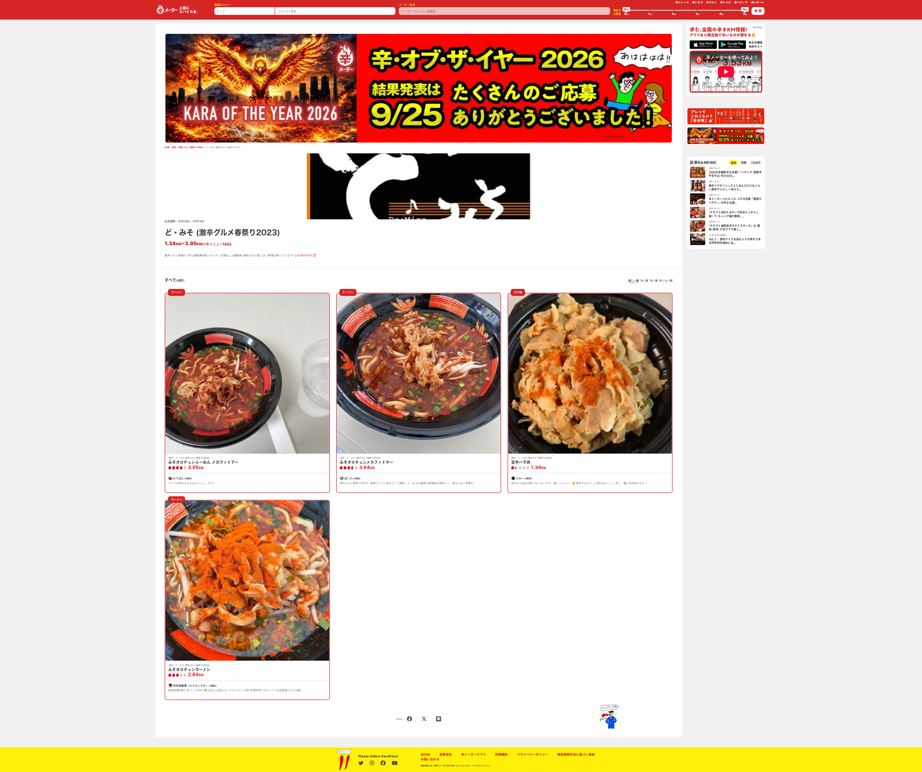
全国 (167, 147)
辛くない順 (666, 280)
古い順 (644, 280)
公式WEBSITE (303, 255)
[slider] (626, 10)
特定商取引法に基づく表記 (576, 754)
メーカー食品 (407, 4)
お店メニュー (222, 4)
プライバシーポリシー (532, 754)
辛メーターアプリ (473, 754)
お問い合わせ (430, 759)
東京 (174, 147)
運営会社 (445, 754)
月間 (743, 162)
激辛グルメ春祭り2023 (191, 147)
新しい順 (633, 280)
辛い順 (654, 280)
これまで (755, 162)
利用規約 (501, 754)
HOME (425, 754)
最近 (733, 162)
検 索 (758, 10)
